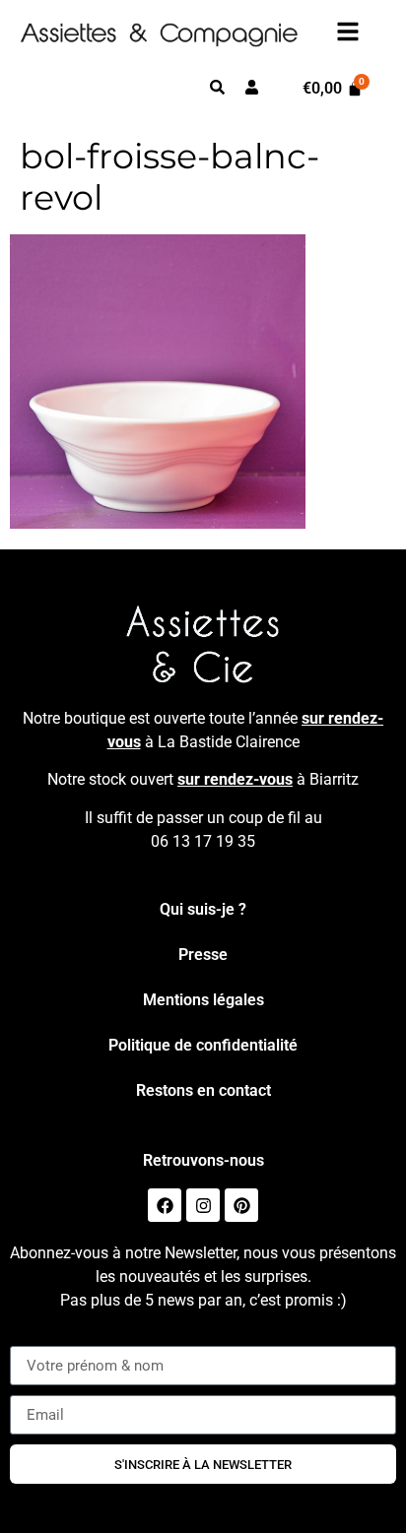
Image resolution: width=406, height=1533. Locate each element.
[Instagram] (203, 1205)
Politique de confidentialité (203, 1045)
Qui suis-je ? (203, 909)
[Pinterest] (241, 1205)
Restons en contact (203, 1090)
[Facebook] (164, 1205)
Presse (203, 954)
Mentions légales (203, 999)
